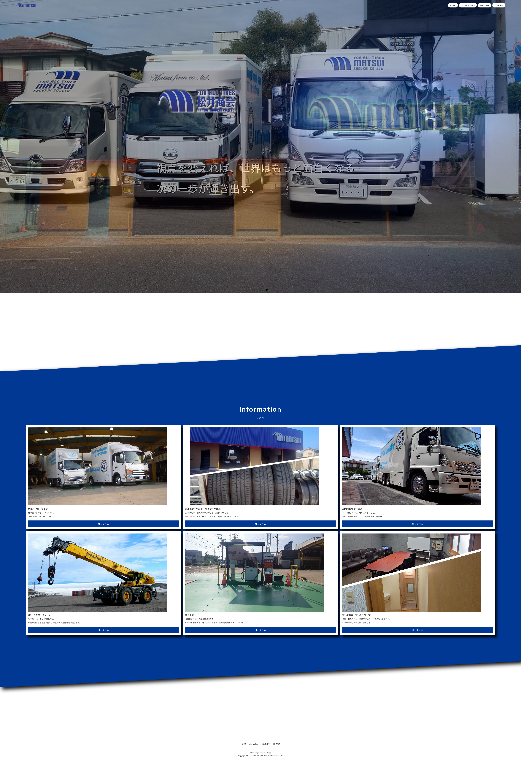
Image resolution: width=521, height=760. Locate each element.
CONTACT (499, 5)
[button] (254, 290)
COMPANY (484, 5)
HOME (453, 5)
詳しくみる (103, 523)
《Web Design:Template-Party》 (260, 753)
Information (469, 5)
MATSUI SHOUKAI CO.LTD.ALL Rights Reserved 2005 (265, 756)
